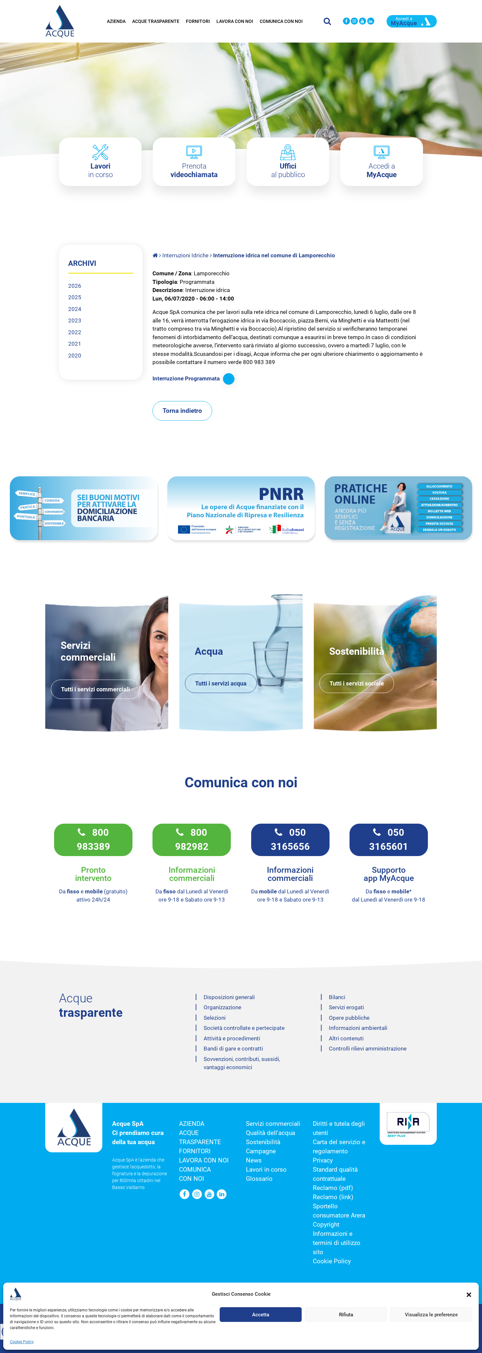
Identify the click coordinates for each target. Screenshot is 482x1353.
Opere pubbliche (349, 1018)
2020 (74, 355)
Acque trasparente (155, 21)
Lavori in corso (266, 1169)
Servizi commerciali (273, 1123)
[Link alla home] (155, 255)
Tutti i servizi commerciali (95, 689)
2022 (74, 332)
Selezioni (215, 1018)
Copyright (326, 1224)
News (254, 1160)
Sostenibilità (263, 1142)
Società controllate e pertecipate (244, 1028)
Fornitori (198, 21)
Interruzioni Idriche (185, 255)
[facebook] (346, 21)
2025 (74, 297)
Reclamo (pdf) (333, 1188)
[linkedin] (371, 21)
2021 (74, 343)
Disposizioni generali (229, 997)
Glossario (259, 1178)
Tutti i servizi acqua (221, 683)
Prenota (194, 170)
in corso (100, 170)
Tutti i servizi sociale (357, 683)
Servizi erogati (346, 1007)
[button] (469, 1294)
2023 (74, 320)
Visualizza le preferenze (431, 1315)
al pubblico (288, 170)
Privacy (323, 1160)
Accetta (260, 1315)
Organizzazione (222, 1007)
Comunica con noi (281, 21)
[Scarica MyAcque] (412, 20)
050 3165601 (388, 839)
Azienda (116, 21)
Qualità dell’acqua (270, 1133)
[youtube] (362, 21)
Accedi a (382, 170)
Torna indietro (182, 410)
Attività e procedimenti (232, 1038)
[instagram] (354, 21)
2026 (74, 286)
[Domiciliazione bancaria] (83, 508)
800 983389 (93, 839)
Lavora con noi (234, 21)
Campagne (261, 1151)
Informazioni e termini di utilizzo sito (336, 1243)
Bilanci (337, 997)
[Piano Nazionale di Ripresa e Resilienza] (241, 508)
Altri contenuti (346, 1038)
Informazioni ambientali (358, 1028)
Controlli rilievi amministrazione (368, 1048)
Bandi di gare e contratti (233, 1048)
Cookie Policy (22, 1342)
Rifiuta (346, 1315)
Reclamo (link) (333, 1197)
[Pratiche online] (398, 508)
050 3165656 (290, 839)
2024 (74, 309)
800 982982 (192, 839)
